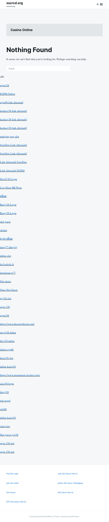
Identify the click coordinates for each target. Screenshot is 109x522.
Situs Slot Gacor (9, 290)
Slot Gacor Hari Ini (65, 492)
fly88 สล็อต (6, 238)
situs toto (5, 426)
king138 (4, 392)
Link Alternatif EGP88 (12, 170)
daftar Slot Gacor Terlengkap (70, 483)
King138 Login (8, 204)
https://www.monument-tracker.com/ (20, 375)
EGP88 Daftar (7, 94)
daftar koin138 (8, 366)
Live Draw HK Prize (11, 187)
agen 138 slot (7, 443)
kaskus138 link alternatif (13, 111)
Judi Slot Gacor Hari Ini (67, 473)
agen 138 (5, 307)
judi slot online (12, 483)
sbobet (3, 230)
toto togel (5, 400)
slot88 (3, 409)
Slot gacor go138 (9, 435)
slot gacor (5, 221)
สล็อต (3, 196)
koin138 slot (6, 358)
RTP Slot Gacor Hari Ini (16, 502)
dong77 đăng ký (8, 247)
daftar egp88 (7, 349)
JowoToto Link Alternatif (13, 145)
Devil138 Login (8, 179)
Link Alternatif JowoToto (13, 162)
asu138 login (7, 383)
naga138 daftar (8, 332)
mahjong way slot (9, 136)
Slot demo (5, 281)
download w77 (8, 273)
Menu (101, 4)
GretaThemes (74, 516)
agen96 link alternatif (11, 102)
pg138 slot (5, 298)
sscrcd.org (14, 3)
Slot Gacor (10, 492)
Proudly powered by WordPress (41, 516)
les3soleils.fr (7, 264)
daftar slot (5, 256)
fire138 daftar (7, 341)
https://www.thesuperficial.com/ (17, 324)
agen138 (4, 85)
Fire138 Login (12, 473)
